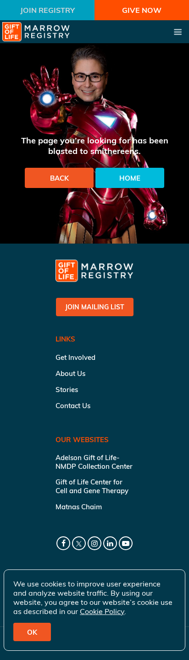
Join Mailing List (94, 307)
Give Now (141, 10)
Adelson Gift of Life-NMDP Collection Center (94, 462)
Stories (67, 389)
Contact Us (73, 405)
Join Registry (47, 10)
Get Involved (75, 357)
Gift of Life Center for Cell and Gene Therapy (92, 486)
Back (59, 178)
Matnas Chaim (79, 506)
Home (129, 178)
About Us (70, 373)
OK (32, 632)
